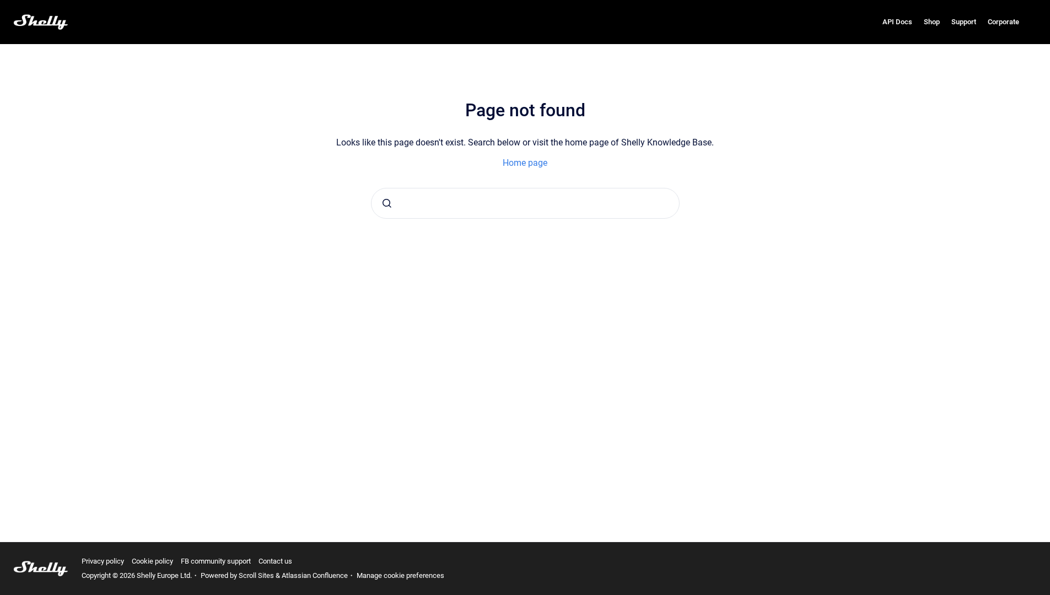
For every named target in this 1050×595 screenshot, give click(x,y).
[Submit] (387, 203)
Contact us (275, 561)
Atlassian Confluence (315, 575)
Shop (932, 22)
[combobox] (525, 203)
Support (963, 22)
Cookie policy (152, 561)
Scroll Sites (256, 575)
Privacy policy (103, 561)
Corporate (1003, 22)
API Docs (897, 22)
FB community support (216, 561)
